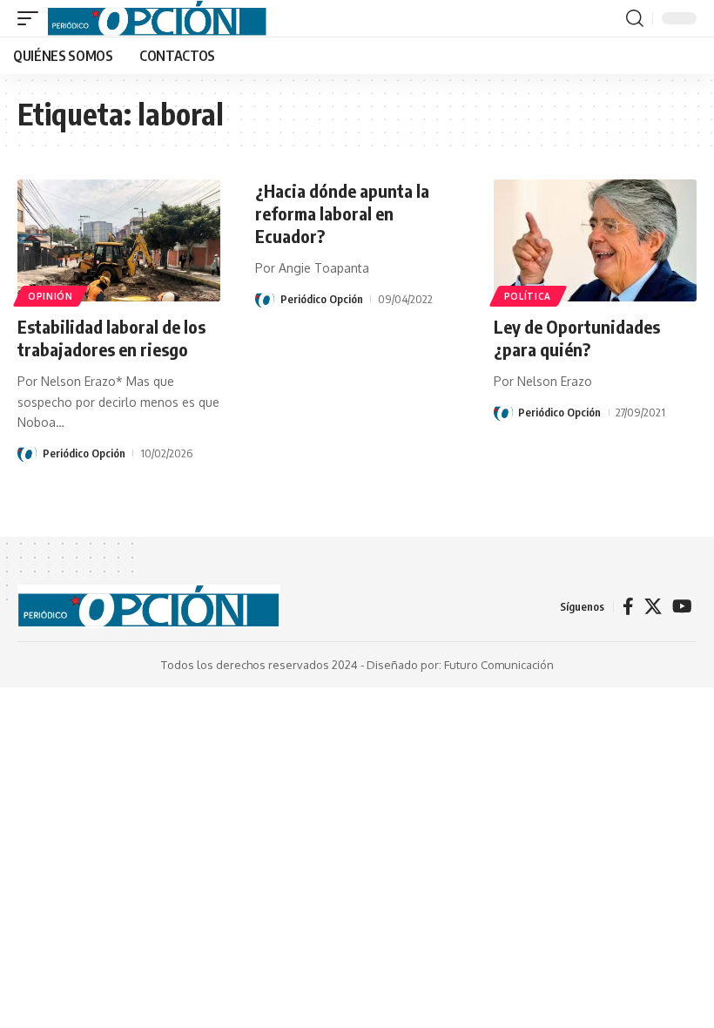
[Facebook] (628, 606)
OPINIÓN (50, 296)
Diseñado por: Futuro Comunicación (460, 665)
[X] (653, 606)
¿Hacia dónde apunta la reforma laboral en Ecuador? (342, 213)
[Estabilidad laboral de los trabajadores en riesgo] (118, 240)
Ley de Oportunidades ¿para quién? (577, 337)
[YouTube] (682, 606)
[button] (32, 18)
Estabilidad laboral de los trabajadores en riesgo (111, 337)
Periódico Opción (84, 453)
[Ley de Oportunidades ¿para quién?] (595, 240)
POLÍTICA (528, 296)
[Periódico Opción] (157, 18)
